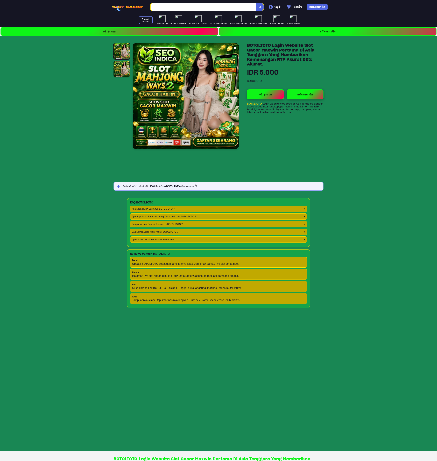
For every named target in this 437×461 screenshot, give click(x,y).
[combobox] (203, 7)
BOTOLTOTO (254, 103)
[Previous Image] (135, 96)
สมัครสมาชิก (328, 31)
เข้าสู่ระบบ (109, 31)
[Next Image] (236, 96)
